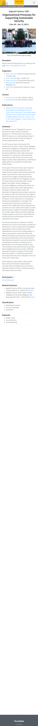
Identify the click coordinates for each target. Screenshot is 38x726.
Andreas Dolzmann (12, 97)
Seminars (4, 6)
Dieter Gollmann (11, 80)
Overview (19, 724)
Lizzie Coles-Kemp (12, 74)
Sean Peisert (10, 87)
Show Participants (8, 280)
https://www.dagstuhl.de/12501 (16, 66)
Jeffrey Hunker (10, 83)
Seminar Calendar (12, 6)
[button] (4, 41)
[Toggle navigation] (34, 3)
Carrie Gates (10, 78)
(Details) (31, 290)
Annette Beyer (10, 100)
